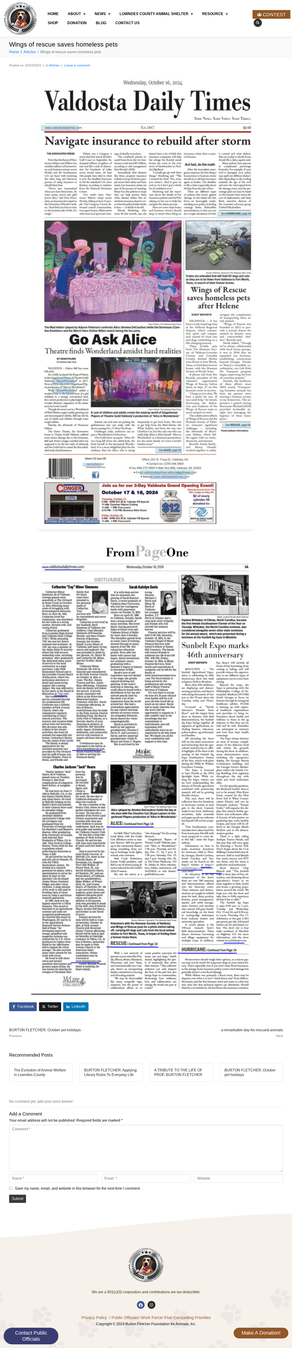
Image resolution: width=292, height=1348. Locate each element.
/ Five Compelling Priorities (186, 1317)
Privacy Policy (94, 1317)
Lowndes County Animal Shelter (154, 14)
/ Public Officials (123, 1317)
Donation (77, 23)
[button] (258, 23)
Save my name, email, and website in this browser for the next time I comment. (78, 1188)
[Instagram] (151, 1305)
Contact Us (127, 23)
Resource (212, 14)
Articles (54, 65)
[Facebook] (141, 1305)
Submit (17, 1199)
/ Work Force (150, 1317)
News (100, 14)
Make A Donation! (261, 1333)
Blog (101, 23)
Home (53, 14)
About (74, 14)
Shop (53, 23)
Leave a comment (77, 65)
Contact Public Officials (31, 1336)
